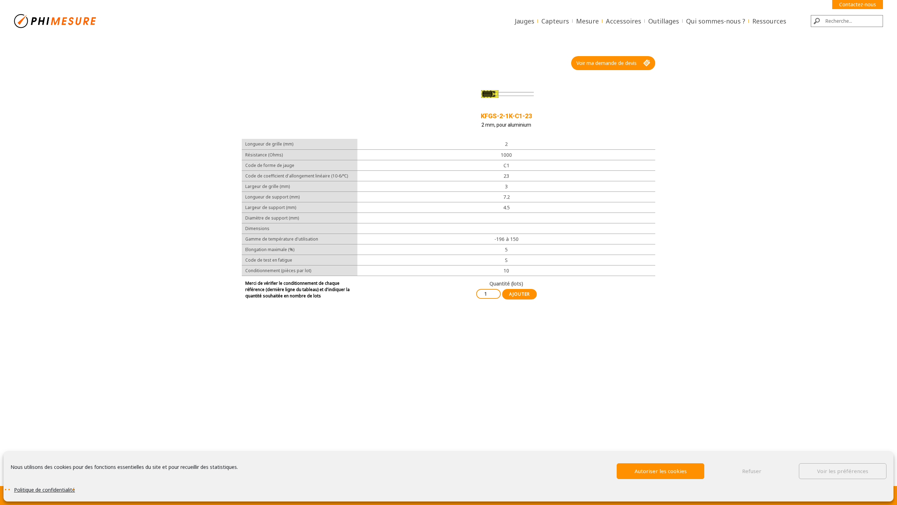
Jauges (524, 21)
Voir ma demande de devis (606, 63)
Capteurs (555, 21)
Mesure (587, 21)
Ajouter (519, 294)
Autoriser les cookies (661, 470)
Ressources (769, 21)
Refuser (751, 470)
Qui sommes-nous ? (715, 21)
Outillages (663, 21)
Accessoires (623, 21)
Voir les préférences (842, 470)
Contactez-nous (857, 4)
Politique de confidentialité (44, 489)
